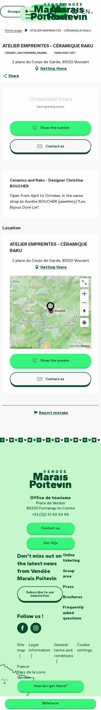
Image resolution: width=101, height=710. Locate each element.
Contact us (50, 528)
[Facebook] (22, 629)
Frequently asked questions (73, 612)
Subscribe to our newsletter (40, 594)
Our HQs (50, 543)
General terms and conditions (63, 650)
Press (68, 586)
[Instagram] (35, 629)
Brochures (72, 597)
